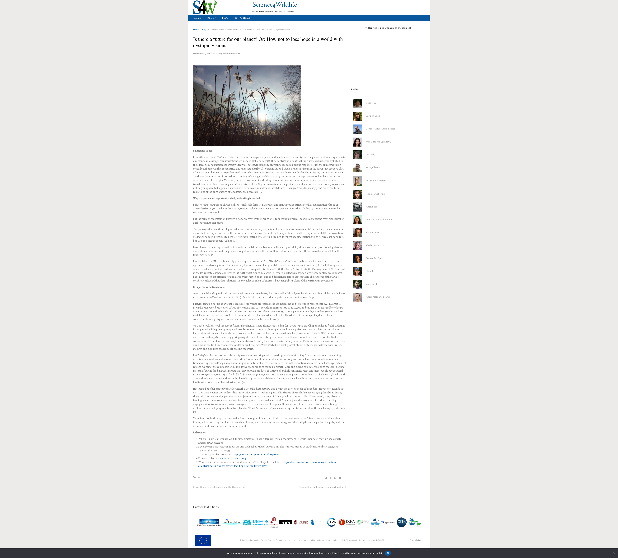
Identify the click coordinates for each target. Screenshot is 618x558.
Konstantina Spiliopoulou (379, 219)
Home (197, 18)
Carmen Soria (373, 116)
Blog (225, 18)
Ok (387, 553)
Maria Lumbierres (375, 245)
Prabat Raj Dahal (375, 258)
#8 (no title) (242, 18)
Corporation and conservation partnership (321, 487)
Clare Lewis (372, 271)
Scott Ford (371, 284)
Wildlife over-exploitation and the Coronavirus (220, 487)
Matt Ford (371, 103)
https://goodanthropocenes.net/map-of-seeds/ (258, 454)
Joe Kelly (370, 155)
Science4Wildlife (274, 5)
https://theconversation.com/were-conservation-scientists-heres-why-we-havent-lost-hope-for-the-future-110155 (267, 464)
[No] (614, 553)
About (211, 18)
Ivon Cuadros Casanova (378, 142)
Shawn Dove (372, 232)
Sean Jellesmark (374, 167)
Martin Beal (372, 207)
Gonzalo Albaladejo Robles (380, 129)
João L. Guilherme (375, 194)
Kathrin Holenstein (231, 53)
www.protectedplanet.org (232, 458)
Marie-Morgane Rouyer (378, 297)
